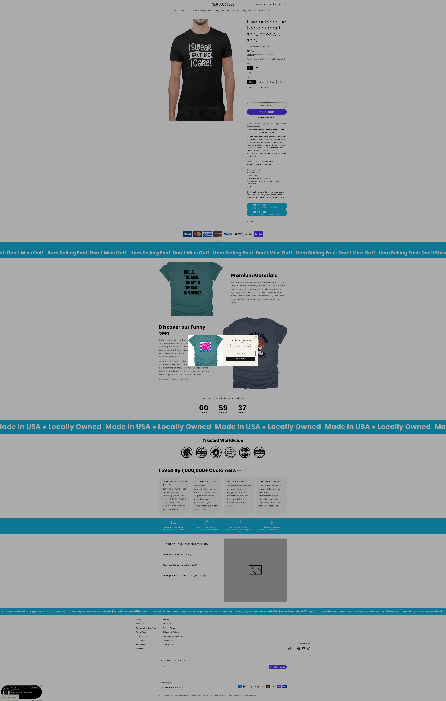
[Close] (255, 337)
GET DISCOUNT (240, 359)
